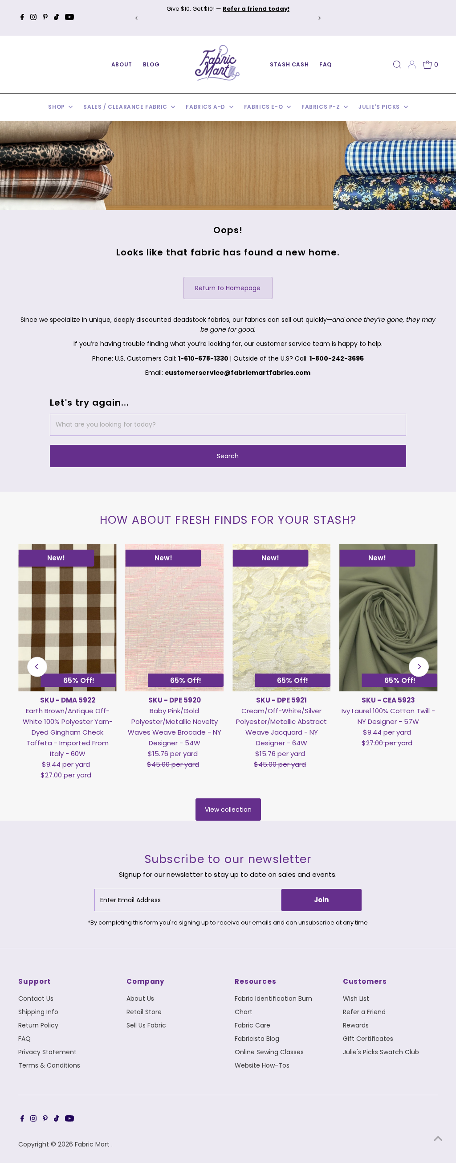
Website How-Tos (262, 1065)
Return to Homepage (228, 288)
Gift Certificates (368, 1038)
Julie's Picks (379, 107)
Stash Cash (289, 64)
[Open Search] (397, 65)
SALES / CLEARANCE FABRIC (126, 107)
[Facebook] (22, 18)
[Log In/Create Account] (412, 65)
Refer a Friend (364, 1011)
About (121, 64)
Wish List (356, 998)
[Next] (319, 18)
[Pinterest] (45, 18)
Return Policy (38, 1025)
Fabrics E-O (264, 107)
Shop (57, 107)
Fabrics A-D (206, 107)
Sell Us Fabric (146, 1025)
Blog (151, 64)
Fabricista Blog (257, 1038)
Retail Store (144, 1011)
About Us (140, 998)
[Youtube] (69, 18)
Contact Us (35, 998)
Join (321, 899)
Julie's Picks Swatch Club (381, 1052)
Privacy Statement (47, 1052)
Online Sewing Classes (269, 1052)
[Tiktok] (56, 18)
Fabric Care (252, 1025)
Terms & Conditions (49, 1065)
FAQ (325, 64)
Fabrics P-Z (321, 107)
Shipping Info (38, 1011)
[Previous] (136, 18)
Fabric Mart (93, 1144)
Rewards (356, 1025)
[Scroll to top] (438, 1138)
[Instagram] (33, 18)
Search (228, 456)
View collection (228, 809)
